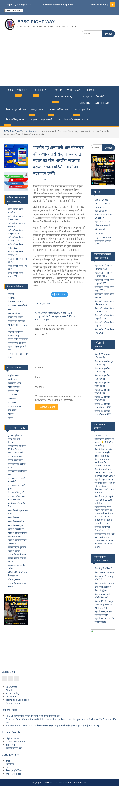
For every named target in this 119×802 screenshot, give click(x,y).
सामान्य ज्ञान (89, 89)
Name (39, 367)
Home (9, 89)
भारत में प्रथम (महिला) (16, 521)
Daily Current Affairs (16, 741)
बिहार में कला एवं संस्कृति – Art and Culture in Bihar (104, 499)
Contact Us (11, 686)
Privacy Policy (13, 693)
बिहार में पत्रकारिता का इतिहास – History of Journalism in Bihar (105, 472)
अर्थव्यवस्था (12, 402)
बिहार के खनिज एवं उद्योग (104, 572)
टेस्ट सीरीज (101, 96)
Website (39, 386)
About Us (10, 690)
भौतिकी (10, 413)
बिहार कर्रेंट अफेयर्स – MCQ (76, 119)
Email (39, 377)
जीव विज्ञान (12, 410)
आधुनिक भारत (13, 375)
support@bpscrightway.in (19, 4)
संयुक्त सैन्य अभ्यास (15, 317)
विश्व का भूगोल (13, 390)
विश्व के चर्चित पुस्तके (16, 492)
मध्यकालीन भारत (14, 383)
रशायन (10, 417)
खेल (9, 309)
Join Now (61, 294)
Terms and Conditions (17, 699)
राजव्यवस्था (12, 398)
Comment (41, 334)
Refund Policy (13, 703)
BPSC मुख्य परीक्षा (82, 109)
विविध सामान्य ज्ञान (15, 406)
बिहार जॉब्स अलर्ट (102, 102)
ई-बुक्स (34, 119)
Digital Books (101, 199)
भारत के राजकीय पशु (16, 529)
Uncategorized (31, 131)
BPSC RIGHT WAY (36, 21)
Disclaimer (11, 696)
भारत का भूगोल (13, 386)
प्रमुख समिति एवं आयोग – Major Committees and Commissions (18, 449)
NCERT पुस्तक (85, 96)
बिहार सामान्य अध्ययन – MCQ (67, 89)
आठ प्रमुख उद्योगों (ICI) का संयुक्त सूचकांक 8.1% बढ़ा (54, 316)
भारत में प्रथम (13, 517)
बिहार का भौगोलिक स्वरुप (104, 583)
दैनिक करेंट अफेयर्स (102, 225)
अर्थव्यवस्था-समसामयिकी (17, 305)
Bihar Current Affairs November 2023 (52, 312)
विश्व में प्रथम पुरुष (15, 460)
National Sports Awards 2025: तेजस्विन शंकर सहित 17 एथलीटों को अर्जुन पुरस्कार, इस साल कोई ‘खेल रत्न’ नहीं (52, 725)
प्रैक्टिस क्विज (84, 102)
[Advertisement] (59, 63)
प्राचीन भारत (13, 379)
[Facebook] (26, 11)
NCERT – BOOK (102, 203)
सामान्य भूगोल (13, 394)
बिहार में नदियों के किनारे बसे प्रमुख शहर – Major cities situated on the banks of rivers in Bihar (105, 486)
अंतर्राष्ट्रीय (12, 297)
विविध (10, 357)
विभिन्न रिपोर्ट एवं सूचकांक (18, 338)
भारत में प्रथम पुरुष (15, 525)
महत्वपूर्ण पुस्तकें (37, 109)
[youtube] (36, 11)
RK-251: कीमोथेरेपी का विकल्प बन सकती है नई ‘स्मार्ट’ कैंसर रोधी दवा (33, 715)
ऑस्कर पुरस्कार (14, 579)
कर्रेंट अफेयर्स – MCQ (50, 119)
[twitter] (31, 11)
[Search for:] (98, 33)
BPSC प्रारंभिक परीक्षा (59, 109)
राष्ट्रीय (11, 293)
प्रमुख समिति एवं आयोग (17, 342)
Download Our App (99, 4)
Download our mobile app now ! (58, 4)
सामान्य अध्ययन (41, 89)
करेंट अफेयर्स (22, 89)
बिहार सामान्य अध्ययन (103, 221)
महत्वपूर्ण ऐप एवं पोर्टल (16, 320)
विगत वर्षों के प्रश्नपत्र (15, 119)
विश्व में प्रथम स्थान (15, 456)
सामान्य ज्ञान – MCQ (63, 96)
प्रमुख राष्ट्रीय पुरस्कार (17, 547)
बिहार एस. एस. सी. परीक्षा (16, 109)
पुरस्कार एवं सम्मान (15, 313)
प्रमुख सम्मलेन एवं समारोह (18, 353)
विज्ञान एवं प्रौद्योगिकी (16, 301)
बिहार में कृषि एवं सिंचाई (103, 568)
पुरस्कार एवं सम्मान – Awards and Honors (16, 438)
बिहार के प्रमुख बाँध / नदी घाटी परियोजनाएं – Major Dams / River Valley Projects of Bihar (104, 540)
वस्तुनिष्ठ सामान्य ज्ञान (103, 237)
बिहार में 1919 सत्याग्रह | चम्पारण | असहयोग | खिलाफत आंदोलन (104, 604)
